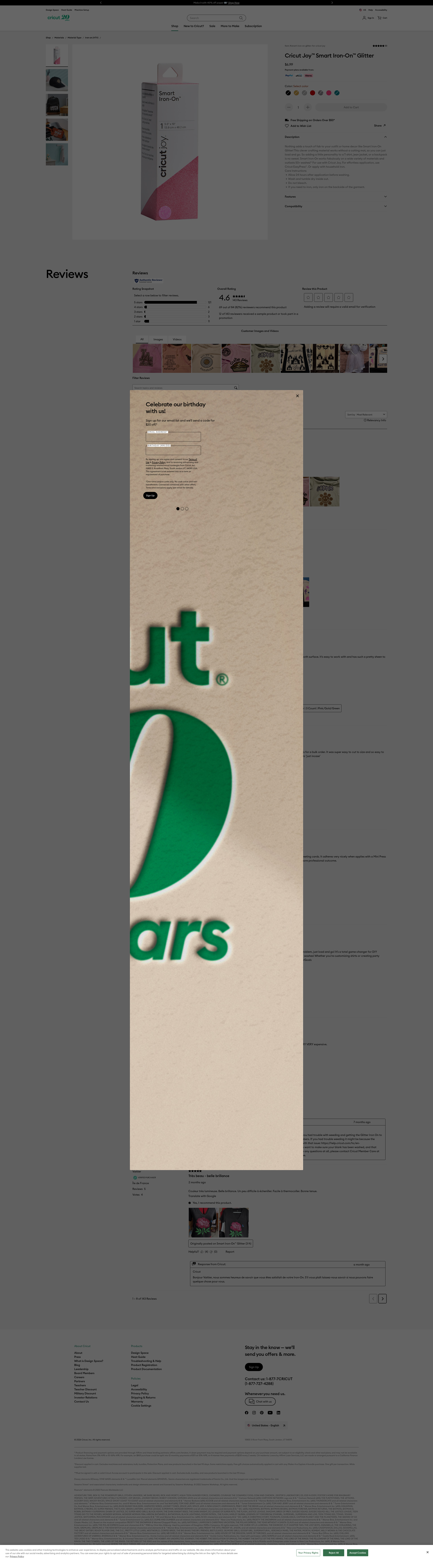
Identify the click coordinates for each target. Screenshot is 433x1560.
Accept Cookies (357, 1552)
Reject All (334, 1552)
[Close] (297, 396)
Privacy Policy (158, 462)
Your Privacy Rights (308, 1552)
